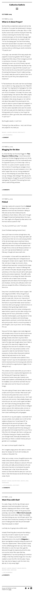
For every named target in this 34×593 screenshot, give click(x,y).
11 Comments (6, 487)
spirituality (21, 132)
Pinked (5, 202)
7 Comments (6, 190)
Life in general (7, 135)
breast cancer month (19, 568)
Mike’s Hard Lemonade (24, 513)
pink (27, 481)
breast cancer (6, 481)
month (23, 481)
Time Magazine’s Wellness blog (16, 155)
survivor (14, 570)
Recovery (16, 485)
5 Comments (6, 575)
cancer (9, 132)
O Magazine (24, 539)
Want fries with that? (11, 499)
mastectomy (16, 481)
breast (4, 132)
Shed (10, 589)
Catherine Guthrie (17, 4)
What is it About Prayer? (12, 21)
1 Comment (5, 137)
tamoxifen (5, 482)
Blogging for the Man (11, 149)
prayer (14, 132)
